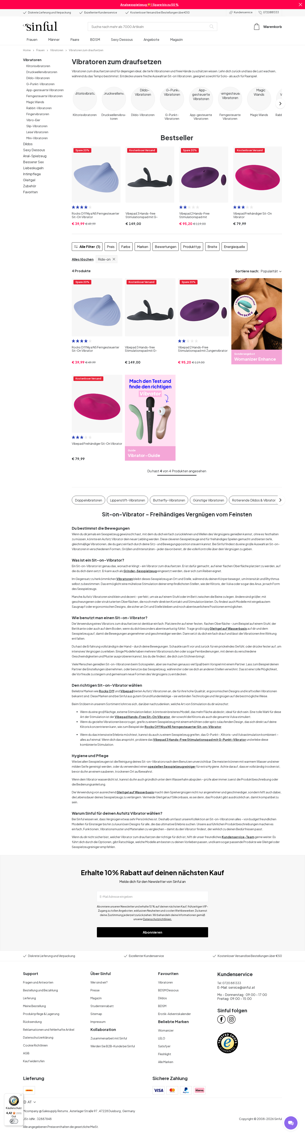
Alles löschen (83, 259)
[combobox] (148, 26)
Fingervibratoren (37, 114)
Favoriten (30, 192)
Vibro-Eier (33, 120)
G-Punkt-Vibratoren (40, 84)
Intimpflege (32, 174)
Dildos (28, 144)
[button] (300, 4)
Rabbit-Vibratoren (39, 108)
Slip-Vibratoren (37, 126)
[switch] (14, 1121)
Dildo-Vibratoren (38, 78)
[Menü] (20, 1096)
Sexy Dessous (34, 150)
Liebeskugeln (33, 168)
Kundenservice (243, 12)
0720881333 (271, 12)
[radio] (73, 207)
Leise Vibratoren (37, 132)
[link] (27, 50)
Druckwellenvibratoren (41, 72)
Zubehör (29, 186)
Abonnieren (152, 932)
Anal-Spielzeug (34, 156)
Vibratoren (32, 60)
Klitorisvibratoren (38, 66)
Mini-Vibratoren (37, 138)
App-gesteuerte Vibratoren (45, 90)
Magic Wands (35, 102)
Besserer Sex (33, 162)
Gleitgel (29, 180)
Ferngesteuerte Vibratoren (44, 96)
